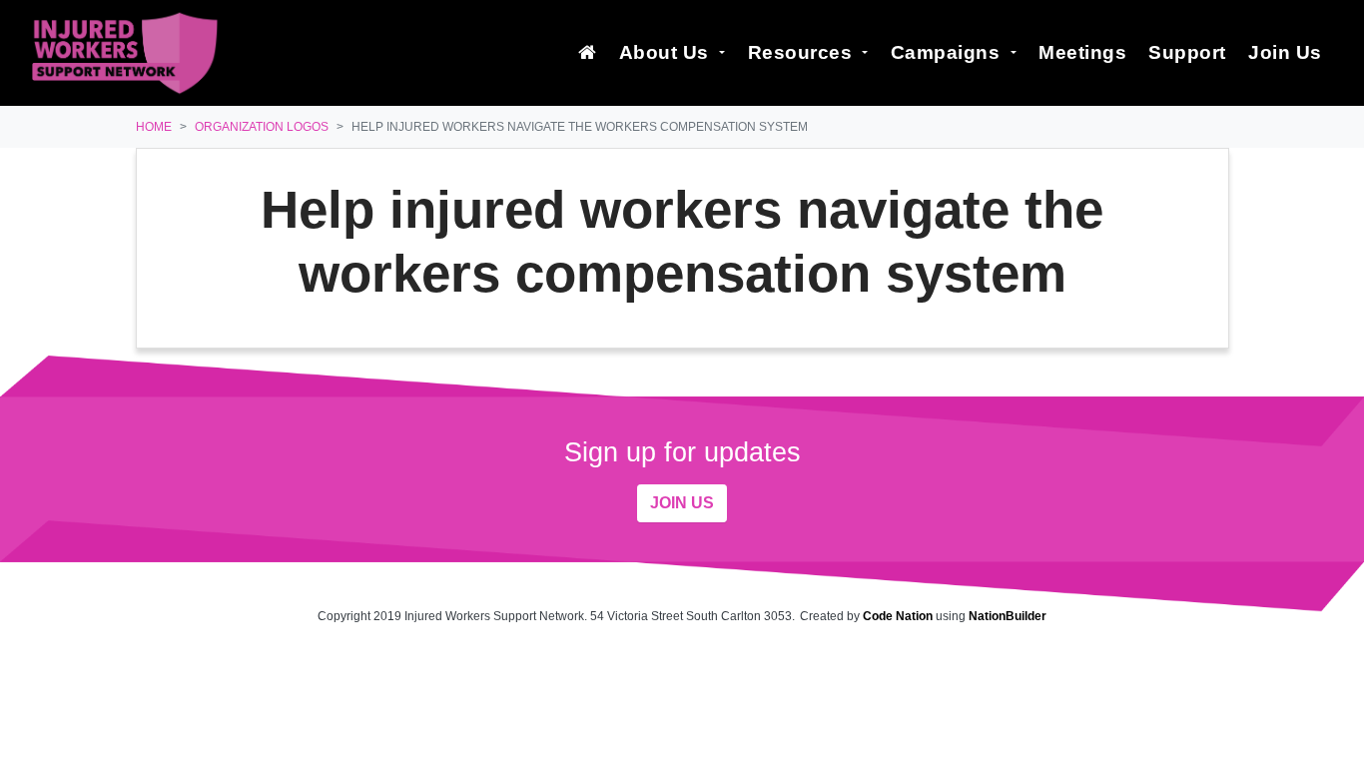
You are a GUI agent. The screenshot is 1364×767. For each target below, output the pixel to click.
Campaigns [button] (948, 52)
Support (1187, 52)
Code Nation (898, 616)
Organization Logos (262, 127)
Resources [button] (803, 52)
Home (154, 127)
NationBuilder (1007, 616)
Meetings (1082, 52)
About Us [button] (667, 52)
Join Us (1285, 52)
